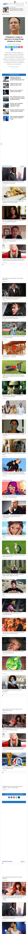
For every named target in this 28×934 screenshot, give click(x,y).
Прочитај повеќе (14, 66)
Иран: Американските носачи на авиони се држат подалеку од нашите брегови (17, 98)
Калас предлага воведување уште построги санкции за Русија (17, 118)
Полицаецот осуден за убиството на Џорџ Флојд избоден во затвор (14, 39)
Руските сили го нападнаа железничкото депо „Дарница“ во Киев (16, 105)
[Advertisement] (14, 818)
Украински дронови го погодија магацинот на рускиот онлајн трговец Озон (17, 78)
